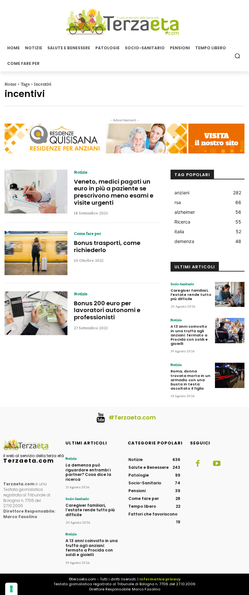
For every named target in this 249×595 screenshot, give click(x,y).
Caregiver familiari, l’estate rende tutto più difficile (191, 294)
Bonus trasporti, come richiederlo (107, 246)
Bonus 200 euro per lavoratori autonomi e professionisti (107, 310)
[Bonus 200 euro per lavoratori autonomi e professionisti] (36, 313)
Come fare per (87, 233)
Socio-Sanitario (182, 284)
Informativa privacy (160, 579)
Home (11, 84)
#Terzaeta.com (132, 417)
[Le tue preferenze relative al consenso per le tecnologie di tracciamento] (11, 589)
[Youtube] (216, 464)
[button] (237, 56)
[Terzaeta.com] (124, 21)
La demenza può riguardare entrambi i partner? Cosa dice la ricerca (88, 472)
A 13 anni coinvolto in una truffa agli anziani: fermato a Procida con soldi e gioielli (189, 335)
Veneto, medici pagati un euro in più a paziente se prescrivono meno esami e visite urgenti (113, 192)
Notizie (81, 172)
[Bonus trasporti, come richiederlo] (36, 253)
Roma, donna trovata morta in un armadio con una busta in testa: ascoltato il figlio (190, 380)
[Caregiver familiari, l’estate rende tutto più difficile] (229, 294)
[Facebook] (198, 464)
